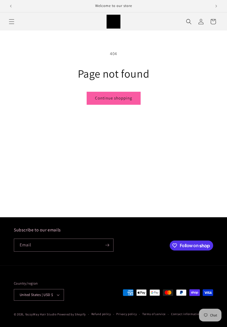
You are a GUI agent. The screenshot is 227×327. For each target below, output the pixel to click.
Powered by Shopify (71, 314)
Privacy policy (126, 314)
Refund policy (101, 314)
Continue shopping (113, 98)
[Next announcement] (216, 6)
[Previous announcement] (11, 6)
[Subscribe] (107, 245)
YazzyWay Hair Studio (41, 314)
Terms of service (154, 314)
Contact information (186, 314)
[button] (12, 22)
